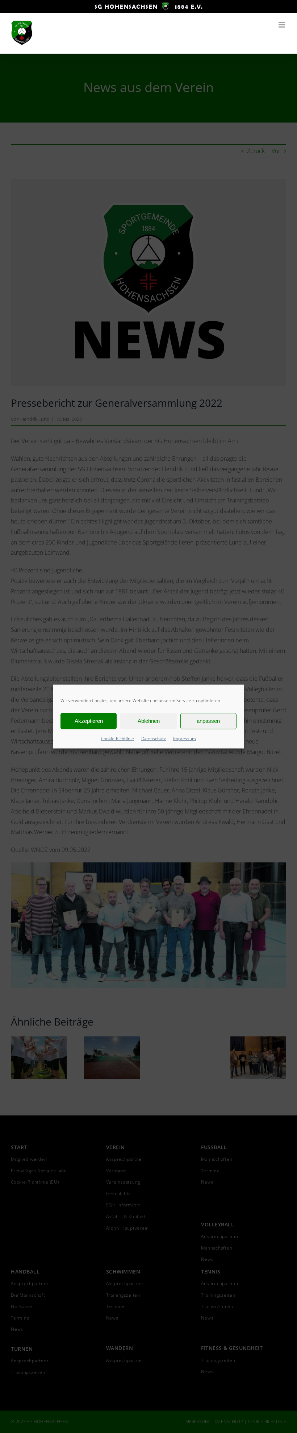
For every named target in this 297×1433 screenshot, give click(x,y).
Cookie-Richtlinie (117, 738)
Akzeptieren (89, 721)
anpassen (208, 721)
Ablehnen (149, 721)
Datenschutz (153, 738)
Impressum (184, 738)
